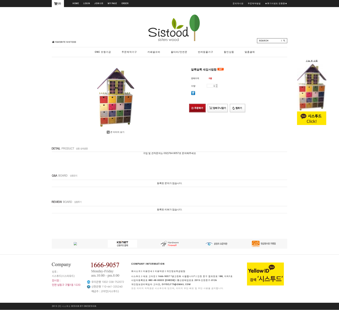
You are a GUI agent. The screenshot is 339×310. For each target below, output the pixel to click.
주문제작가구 (129, 52)
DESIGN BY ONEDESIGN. (84, 306)
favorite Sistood (65, 42)
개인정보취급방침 (176, 271)
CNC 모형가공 (103, 52)
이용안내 (147, 271)
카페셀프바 (154, 52)
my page (112, 3)
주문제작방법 (254, 3)
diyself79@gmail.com (176, 284)
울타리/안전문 (179, 52)
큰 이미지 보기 (117, 132)
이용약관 (159, 271)
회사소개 (136, 271)
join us (98, 3)
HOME (76, 3)
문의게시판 (238, 3)
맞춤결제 (250, 52)
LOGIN (86, 3)
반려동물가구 (205, 52)
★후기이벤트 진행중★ (276, 3)
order (124, 3)
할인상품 (229, 52)
